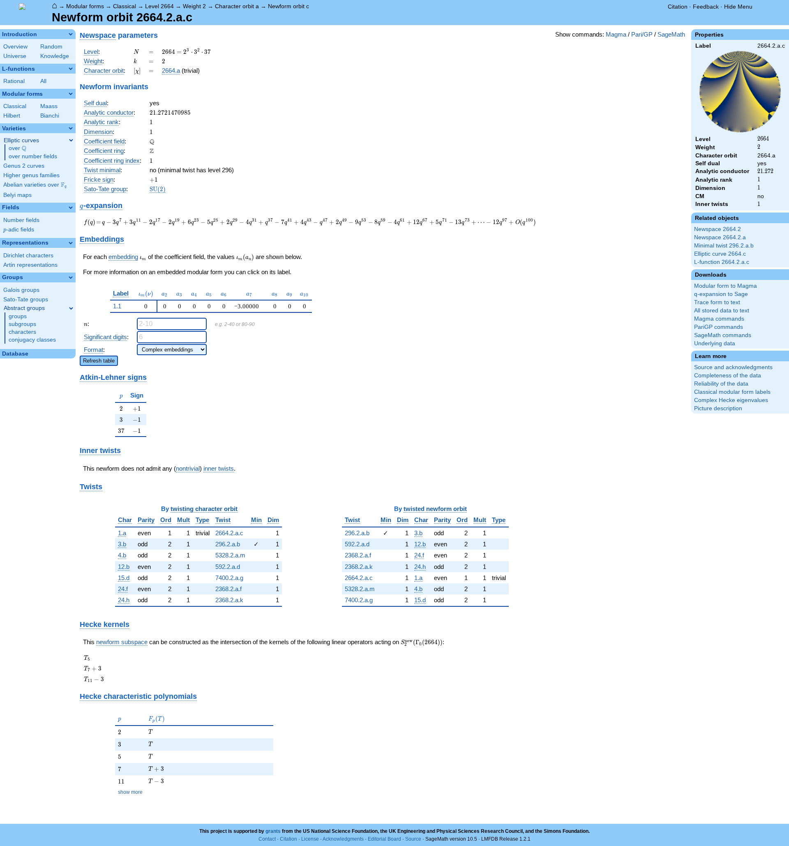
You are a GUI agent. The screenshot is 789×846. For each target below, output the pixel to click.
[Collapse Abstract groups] (71, 308)
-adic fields (18, 230)
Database (15, 354)
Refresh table (99, 361)
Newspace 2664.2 (717, 229)
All (43, 81)
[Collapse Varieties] (70, 128)
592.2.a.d (227, 566)
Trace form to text (717, 302)
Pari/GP (642, 34)
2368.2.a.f (228, 588)
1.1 (117, 306)
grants (273, 831)
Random (51, 47)
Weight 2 (194, 6)
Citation (677, 6)
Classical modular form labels (732, 392)
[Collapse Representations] (70, 243)
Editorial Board (384, 839)
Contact (267, 839)
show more (130, 792)
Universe (14, 56)
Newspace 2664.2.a (720, 237)
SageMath (671, 34)
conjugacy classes (32, 340)
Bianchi (49, 116)
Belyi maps (17, 195)
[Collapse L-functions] (70, 68)
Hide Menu (738, 6)
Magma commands (719, 319)
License (310, 839)
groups (18, 316)
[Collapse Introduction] (70, 34)
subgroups (22, 324)
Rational (14, 81)
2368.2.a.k (229, 599)
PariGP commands (718, 327)
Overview (15, 47)
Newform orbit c (288, 6)
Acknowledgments (343, 839)
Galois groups (21, 290)
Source (413, 839)
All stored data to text (721, 310)
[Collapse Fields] (70, 207)
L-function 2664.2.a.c (721, 262)
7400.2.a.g (229, 577)
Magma (616, 34)
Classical (124, 6)
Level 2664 (159, 6)
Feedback (706, 6)
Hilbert (11, 116)
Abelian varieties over (35, 185)
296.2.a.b (227, 544)
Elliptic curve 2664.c (720, 254)
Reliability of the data (721, 384)
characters (22, 332)
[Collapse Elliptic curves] (71, 140)
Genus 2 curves (23, 166)
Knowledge (54, 56)
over (17, 148)
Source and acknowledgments (733, 367)
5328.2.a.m (230, 555)
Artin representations (30, 265)
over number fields (33, 156)
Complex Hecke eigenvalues (731, 400)
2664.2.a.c (229, 532)
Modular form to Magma (725, 286)
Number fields (21, 220)
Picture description (718, 408)
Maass (49, 106)
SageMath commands (722, 335)
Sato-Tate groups (25, 299)
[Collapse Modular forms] (70, 93)
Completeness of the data (727, 375)
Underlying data (714, 343)
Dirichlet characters (28, 255)
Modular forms (85, 6)
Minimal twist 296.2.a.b (724, 246)
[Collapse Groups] (70, 277)
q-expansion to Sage (721, 294)
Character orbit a (237, 6)
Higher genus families (31, 175)
